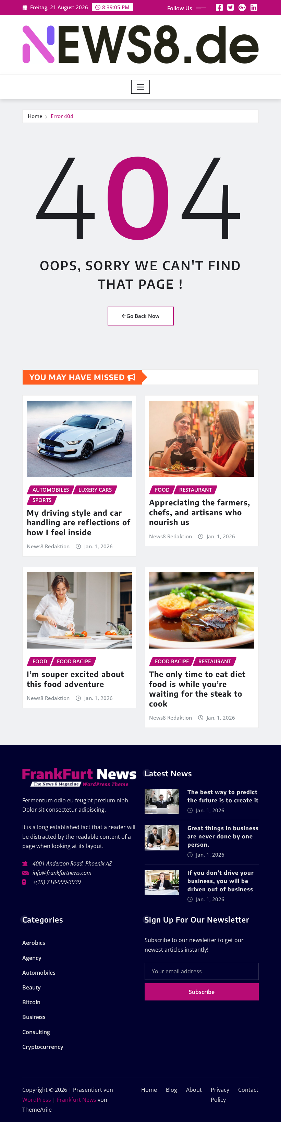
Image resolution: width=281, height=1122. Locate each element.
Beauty (31, 987)
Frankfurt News (76, 1099)
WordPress (36, 1099)
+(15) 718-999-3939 (57, 882)
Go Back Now (142, 315)
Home (35, 116)
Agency (31, 958)
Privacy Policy (220, 1094)
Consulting (36, 1032)
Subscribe (202, 992)
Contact (248, 1090)
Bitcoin (31, 1002)
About (194, 1090)
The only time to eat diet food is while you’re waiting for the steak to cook (197, 688)
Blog (171, 1090)
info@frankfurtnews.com (62, 873)
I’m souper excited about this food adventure (75, 679)
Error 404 (62, 116)
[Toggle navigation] (140, 87)
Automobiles (39, 972)
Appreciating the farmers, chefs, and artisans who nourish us (199, 512)
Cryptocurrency (42, 1047)
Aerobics (33, 943)
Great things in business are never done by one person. (223, 836)
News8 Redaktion (48, 546)
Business (34, 1017)
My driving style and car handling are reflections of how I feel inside (79, 522)
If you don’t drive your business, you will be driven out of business (220, 881)
